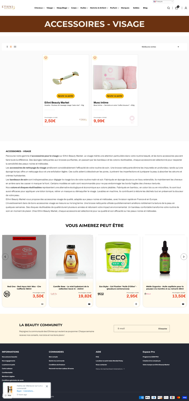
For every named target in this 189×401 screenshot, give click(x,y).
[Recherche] (169, 8)
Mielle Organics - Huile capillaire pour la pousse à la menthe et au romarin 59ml (165, 287)
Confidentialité (7, 372)
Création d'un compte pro (152, 361)
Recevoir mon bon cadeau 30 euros (61, 368)
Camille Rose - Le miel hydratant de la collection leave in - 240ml (71, 287)
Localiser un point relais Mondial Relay (109, 361)
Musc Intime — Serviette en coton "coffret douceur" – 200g (114, 105)
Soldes (136, 8)
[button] (38, 8)
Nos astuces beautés (9, 357)
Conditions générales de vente (13, 380)
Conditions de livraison (57, 364)
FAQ (97, 357)
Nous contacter (101, 364)
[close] (47, 386)
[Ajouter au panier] (89, 304)
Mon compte (53, 357)
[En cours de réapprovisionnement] (42, 304)
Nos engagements (8, 361)
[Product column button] (7, 47)
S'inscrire (162, 328)
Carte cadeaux (7, 368)
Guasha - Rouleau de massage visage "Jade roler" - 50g (64, 105)
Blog (145, 8)
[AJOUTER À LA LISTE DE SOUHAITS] (45, 57)
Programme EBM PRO (151, 357)
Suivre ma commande (56, 361)
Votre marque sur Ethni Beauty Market (156, 364)
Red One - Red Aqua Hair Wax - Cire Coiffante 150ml (24, 287)
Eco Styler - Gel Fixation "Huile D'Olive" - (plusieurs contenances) (118, 287)
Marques (125, 8)
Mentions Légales (8, 376)
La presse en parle (8, 364)
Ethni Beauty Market (56, 102)
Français (159, 1)
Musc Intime (101, 102)
